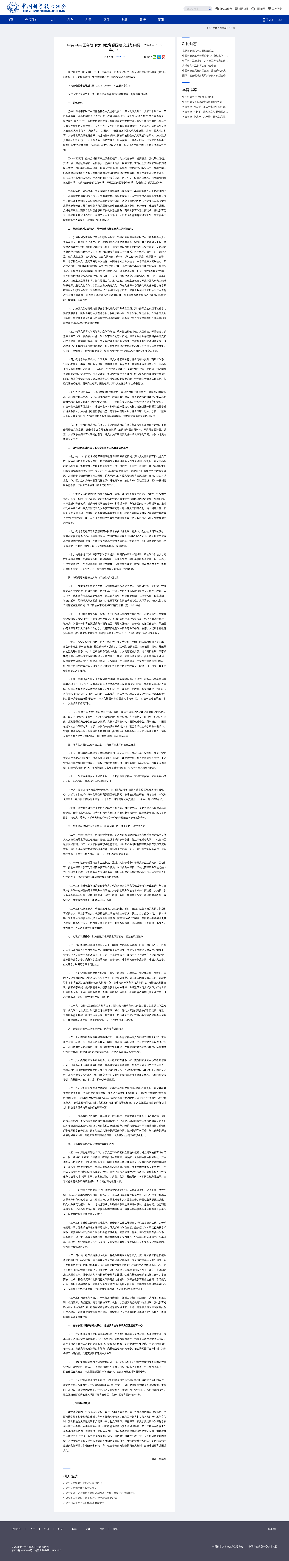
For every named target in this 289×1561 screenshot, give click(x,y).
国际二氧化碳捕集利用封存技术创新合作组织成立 (206, 75)
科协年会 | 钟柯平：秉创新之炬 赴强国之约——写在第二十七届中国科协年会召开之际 (206, 111)
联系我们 (272, 1529)
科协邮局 (260, 8)
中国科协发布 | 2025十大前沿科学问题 (202, 101)
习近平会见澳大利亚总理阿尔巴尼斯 (82, 1483)
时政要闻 (224, 28)
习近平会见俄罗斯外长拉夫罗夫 (80, 1488)
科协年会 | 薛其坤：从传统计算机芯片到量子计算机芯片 (206, 116)
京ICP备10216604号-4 (23, 1550)
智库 (107, 19)
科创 (70, 19)
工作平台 (277, 8)
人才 (52, 19)
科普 (88, 19)
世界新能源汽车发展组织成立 (198, 50)
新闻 (161, 19)
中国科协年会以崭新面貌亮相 (198, 96)
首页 (10, 19)
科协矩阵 (243, 8)
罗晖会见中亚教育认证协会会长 (199, 65)
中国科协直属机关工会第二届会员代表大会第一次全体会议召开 (206, 70)
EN (280, 19)
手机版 (269, 19)
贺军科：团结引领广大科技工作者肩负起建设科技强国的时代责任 (206, 60)
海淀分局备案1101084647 (48, 1550)
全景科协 (31, 19)
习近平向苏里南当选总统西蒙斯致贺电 (83, 1503)
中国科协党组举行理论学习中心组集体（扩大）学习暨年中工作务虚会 (206, 55)
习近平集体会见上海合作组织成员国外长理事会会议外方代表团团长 (99, 1493)
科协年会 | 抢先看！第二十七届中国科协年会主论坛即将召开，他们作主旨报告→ (206, 106)
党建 (125, 19)
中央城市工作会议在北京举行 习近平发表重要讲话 (90, 1498)
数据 (143, 19)
